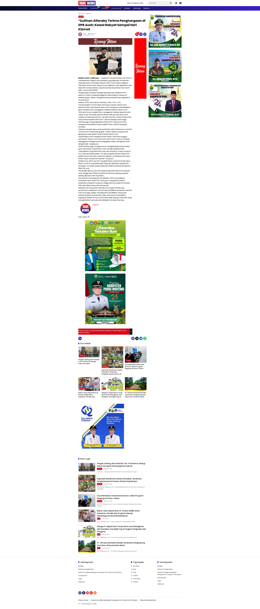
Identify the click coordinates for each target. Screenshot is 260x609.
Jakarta (135, 582)
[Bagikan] (145, 34)
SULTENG (136, 566)
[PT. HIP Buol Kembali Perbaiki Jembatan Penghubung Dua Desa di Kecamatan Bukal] (136, 384)
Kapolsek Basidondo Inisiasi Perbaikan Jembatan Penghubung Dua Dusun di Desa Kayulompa (112, 372)
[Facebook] (133, 338)
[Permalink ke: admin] (80, 34)
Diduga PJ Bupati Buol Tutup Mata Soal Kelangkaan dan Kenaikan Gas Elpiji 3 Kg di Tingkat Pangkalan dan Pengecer (112, 395)
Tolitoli (135, 576)
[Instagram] (87, 592)
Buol (134, 569)
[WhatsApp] (145, 338)
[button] (171, 3)
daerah (81, 16)
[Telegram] (141, 338)
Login (80, 579)
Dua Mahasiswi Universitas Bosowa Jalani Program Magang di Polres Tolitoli (134, 367)
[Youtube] (91, 592)
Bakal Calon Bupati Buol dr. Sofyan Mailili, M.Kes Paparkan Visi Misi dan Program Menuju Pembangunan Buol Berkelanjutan (88, 395)
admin (85, 33)
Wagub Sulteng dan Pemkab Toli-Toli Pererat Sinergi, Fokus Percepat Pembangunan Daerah (88, 362)
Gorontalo (136, 579)
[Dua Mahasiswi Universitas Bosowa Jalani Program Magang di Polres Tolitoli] (136, 354)
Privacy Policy (83, 600)
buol (81, 388)
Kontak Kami (82, 576)
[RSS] (95, 592)
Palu (134, 572)
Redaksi (81, 566)
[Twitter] (137, 338)
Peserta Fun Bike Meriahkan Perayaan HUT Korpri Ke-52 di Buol (100, 572)
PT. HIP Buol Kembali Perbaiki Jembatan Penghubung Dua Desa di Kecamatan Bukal (135, 395)
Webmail (81, 582)
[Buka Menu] (180, 3)
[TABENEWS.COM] (87, 3)
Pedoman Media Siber (86, 569)
